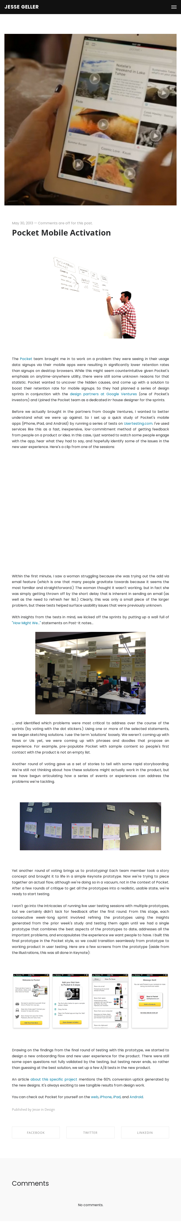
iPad (117, 1096)
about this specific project (53, 1079)
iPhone (106, 1096)
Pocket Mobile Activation (61, 232)
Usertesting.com (138, 423)
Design (50, 1109)
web (94, 1096)
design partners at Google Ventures (103, 394)
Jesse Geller (21, 7)
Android (136, 1096)
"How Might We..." (26, 623)
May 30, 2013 (22, 223)
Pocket (26, 358)
